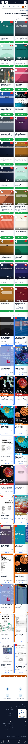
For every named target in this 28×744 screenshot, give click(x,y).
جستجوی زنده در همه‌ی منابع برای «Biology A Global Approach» (13, 676)
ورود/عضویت (3, 742)
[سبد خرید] (2, 2)
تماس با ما (25, 726)
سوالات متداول (24, 728)
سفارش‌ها (19, 742)
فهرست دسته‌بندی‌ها (9, 709)
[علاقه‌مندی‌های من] (6, 2)
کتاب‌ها (12, 707)
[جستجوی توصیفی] (26, 7)
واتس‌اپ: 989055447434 (8, 723)
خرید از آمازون (21, 344)
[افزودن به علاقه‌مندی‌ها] (16, 22)
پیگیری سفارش (10, 715)
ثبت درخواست (10, 713)
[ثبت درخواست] (14, 741)
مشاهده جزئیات (20, 42)
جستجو (25, 742)
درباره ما (25, 723)
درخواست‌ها (8, 742)
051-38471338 (10, 728)
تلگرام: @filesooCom (9, 726)
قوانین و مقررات (24, 730)
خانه (27, 10)
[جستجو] (23, 7)
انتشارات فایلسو (19, 2)
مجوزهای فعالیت (24, 732)
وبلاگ (12, 711)
